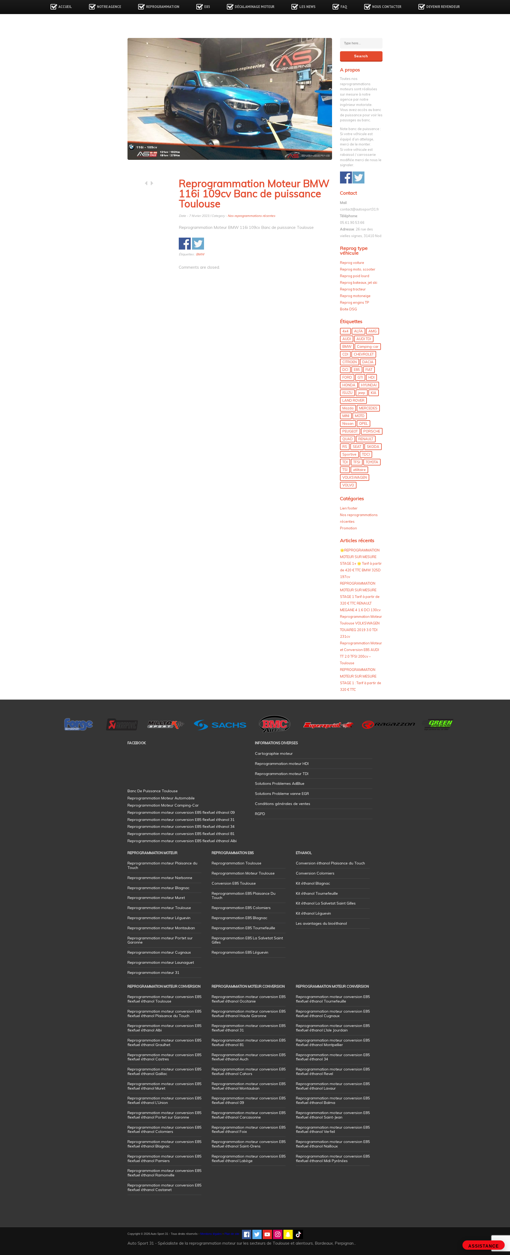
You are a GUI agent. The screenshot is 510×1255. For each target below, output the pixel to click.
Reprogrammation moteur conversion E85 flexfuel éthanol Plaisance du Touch (164, 1013)
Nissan (348, 423)
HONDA (348, 385)
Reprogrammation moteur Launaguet (161, 962)
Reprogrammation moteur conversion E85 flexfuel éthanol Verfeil (333, 1129)
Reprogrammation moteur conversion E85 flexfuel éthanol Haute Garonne (249, 1013)
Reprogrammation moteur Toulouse (159, 907)
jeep (361, 393)
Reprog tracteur (353, 289)
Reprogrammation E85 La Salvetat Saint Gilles (247, 940)
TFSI (356, 462)
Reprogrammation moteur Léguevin (159, 917)
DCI (345, 369)
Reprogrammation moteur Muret (156, 897)
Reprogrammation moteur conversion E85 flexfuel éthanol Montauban (249, 1086)
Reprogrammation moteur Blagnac (158, 887)
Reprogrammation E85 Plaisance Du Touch (243, 895)
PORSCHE (371, 431)
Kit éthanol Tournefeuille (317, 893)
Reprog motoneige (355, 296)
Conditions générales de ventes (282, 803)
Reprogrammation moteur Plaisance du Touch (162, 865)
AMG (372, 331)
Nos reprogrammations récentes (251, 216)
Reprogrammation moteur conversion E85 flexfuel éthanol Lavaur (333, 1086)
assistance (483, 1246)
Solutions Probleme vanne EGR (282, 793)
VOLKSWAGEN (354, 477)
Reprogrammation (162, 7)
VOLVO (348, 485)
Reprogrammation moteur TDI (281, 773)
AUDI (346, 339)
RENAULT (365, 439)
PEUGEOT (350, 431)
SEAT (357, 446)
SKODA (373, 446)
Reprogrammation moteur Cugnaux (159, 952)
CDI (345, 354)
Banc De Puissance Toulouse (153, 791)
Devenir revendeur (443, 7)
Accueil (65, 7)
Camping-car (368, 346)
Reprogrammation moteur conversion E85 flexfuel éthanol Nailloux (333, 1144)
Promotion (348, 528)
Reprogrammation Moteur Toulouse (243, 873)
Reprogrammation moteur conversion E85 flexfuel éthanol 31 (249, 1028)
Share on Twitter (198, 244)
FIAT (369, 369)
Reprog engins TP (354, 302)
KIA (373, 393)
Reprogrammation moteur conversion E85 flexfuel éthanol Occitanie (249, 999)
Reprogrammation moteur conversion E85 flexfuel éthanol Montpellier (333, 1042)
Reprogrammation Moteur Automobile (161, 798)
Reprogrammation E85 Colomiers (241, 907)
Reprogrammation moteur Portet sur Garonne (160, 940)
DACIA (367, 362)
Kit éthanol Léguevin (313, 913)
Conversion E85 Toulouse (234, 883)
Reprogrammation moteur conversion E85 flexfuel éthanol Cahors (249, 1071)
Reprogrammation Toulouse (236, 863)
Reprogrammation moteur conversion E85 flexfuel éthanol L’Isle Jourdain (333, 1028)
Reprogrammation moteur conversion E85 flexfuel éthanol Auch (249, 1057)
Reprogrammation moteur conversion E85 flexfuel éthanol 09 (249, 1100)
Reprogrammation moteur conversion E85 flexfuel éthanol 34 (333, 1057)
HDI (371, 377)
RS (344, 446)
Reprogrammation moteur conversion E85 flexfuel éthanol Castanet (164, 1187)
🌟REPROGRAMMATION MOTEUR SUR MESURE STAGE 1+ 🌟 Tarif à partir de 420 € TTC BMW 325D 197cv (361, 563)
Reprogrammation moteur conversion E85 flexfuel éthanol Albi (164, 1028)
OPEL (363, 423)
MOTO (359, 416)
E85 (207, 7)
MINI (345, 416)
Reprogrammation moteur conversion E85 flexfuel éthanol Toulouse (164, 999)
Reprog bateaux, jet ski (358, 282)
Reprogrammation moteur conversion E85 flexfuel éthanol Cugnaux (333, 1013)
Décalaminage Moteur (254, 7)
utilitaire (359, 470)
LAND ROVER (353, 400)
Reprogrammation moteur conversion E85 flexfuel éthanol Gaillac (164, 1071)
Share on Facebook (185, 244)
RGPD (260, 813)
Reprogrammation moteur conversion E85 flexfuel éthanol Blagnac (164, 1144)
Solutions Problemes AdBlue (279, 783)
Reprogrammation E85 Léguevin (240, 952)
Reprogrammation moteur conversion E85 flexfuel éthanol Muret (164, 1086)
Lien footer (349, 508)
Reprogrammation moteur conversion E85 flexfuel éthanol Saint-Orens (249, 1144)
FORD (347, 377)
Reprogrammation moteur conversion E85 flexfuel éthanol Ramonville (164, 1172)
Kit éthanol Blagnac (313, 883)
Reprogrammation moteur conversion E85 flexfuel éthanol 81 (249, 1042)
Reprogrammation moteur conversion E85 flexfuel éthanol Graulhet (164, 1042)
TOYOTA (372, 462)
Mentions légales (211, 1233)
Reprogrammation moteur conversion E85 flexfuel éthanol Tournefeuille (333, 999)
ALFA (358, 331)
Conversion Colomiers (315, 873)
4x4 (345, 331)
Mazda (348, 408)
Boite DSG (348, 309)
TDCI (366, 454)
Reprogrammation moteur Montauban (161, 928)
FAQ (344, 7)
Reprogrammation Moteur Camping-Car (163, 805)
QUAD (347, 439)
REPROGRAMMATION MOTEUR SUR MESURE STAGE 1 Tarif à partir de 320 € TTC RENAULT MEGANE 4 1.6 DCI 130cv (360, 596)
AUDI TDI (363, 339)
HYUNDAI (369, 385)
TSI (344, 470)
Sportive (349, 454)
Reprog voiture (352, 262)
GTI (360, 377)
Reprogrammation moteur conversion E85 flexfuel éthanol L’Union (164, 1100)
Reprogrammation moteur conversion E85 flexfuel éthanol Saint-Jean (333, 1115)
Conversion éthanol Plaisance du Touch (330, 863)
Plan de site (231, 1233)
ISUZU (347, 393)
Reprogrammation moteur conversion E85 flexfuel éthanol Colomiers (164, 1129)
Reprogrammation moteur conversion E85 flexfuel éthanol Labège (249, 1158)
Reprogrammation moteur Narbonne (160, 877)
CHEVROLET (364, 354)
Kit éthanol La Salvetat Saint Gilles (326, 903)
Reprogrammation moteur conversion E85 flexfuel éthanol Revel (333, 1071)
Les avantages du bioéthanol (321, 923)
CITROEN (349, 362)
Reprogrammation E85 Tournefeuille (243, 928)
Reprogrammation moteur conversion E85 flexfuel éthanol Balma (333, 1100)
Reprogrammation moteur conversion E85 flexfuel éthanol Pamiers (164, 1158)
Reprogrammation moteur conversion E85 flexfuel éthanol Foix (249, 1129)
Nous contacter (386, 7)
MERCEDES (368, 408)
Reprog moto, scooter (357, 269)
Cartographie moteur (274, 753)
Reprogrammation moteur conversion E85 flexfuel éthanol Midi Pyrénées (333, 1158)
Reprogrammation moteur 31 (153, 972)
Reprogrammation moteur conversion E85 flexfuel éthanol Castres (164, 1057)
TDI (345, 462)
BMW (200, 254)
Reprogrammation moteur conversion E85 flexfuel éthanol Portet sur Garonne (164, 1115)
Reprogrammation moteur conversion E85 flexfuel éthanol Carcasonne (249, 1115)
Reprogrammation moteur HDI (282, 763)
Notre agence (109, 7)
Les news (307, 7)
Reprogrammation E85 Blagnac (239, 917)
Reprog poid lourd (354, 276)
